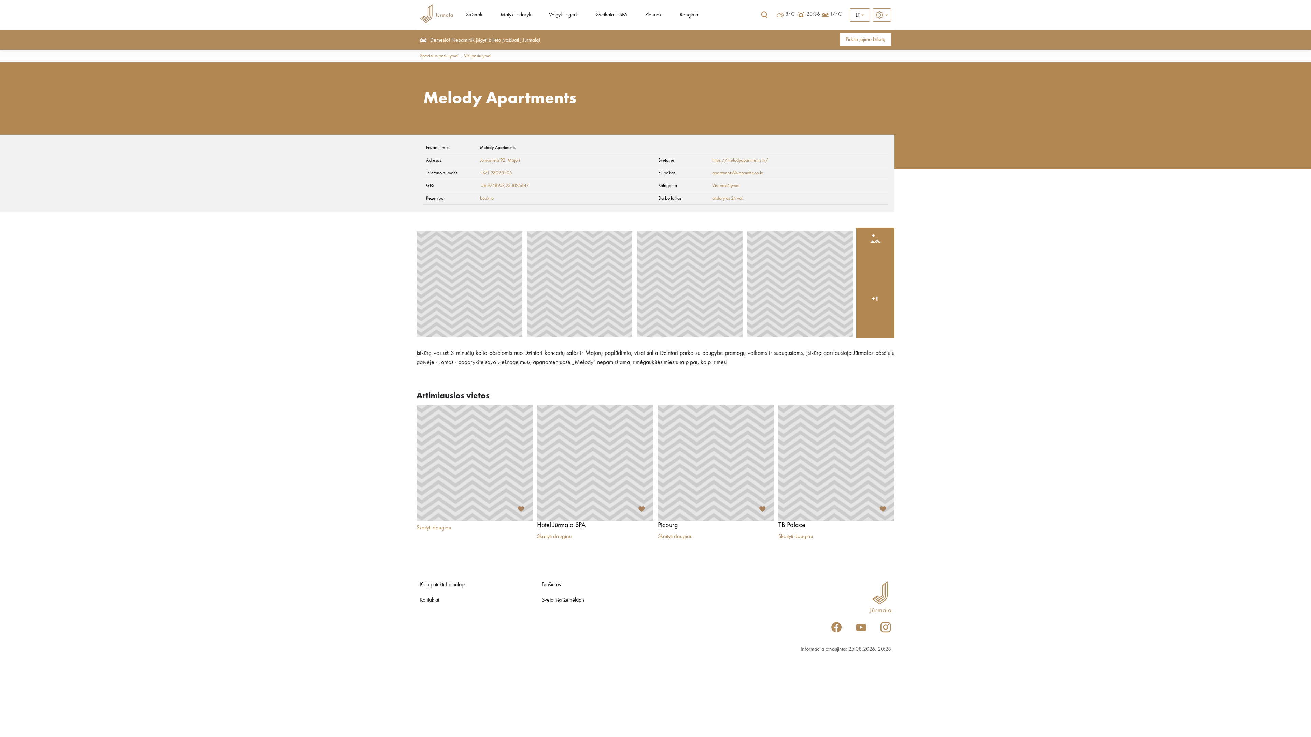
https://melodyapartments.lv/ (740, 160)
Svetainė (666, 160)
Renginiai (689, 15)
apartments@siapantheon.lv (737, 173)
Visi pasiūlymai (477, 56)
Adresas (433, 160)
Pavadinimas (437, 147)
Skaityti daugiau (434, 528)
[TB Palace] (836, 463)
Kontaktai (429, 600)
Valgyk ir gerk (563, 15)
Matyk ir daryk (516, 15)
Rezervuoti (436, 198)
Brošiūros (551, 585)
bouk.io (487, 198)
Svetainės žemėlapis (563, 600)
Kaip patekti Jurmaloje (442, 585)
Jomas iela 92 (492, 160)
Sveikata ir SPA (612, 15)
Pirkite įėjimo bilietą (865, 39)
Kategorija (667, 185)
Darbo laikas (669, 198)
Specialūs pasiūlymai (439, 56)
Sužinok (474, 15)
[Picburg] (716, 463)
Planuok (653, 15)
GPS (430, 185)
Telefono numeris (441, 173)
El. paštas (666, 173)
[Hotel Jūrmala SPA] (595, 463)
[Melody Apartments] (469, 284)
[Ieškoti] (764, 15)
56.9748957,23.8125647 (505, 185)
